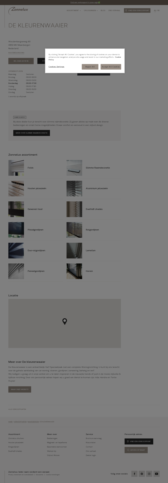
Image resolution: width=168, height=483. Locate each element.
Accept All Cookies (111, 67)
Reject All (90, 67)
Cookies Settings (56, 67)
